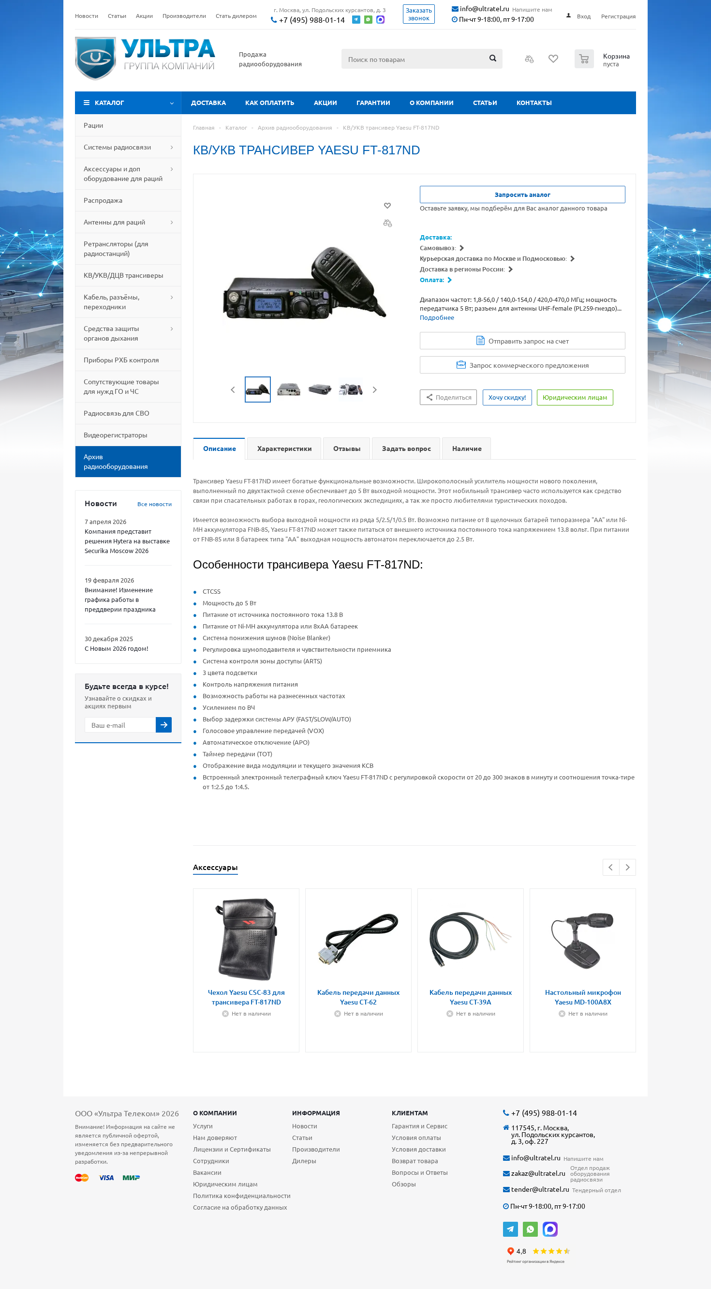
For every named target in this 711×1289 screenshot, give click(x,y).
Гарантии (373, 102)
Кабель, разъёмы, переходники (111, 301)
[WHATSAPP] (530, 1229)
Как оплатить (270, 102)
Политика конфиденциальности (242, 1195)
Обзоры (404, 1184)
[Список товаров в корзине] (603, 65)
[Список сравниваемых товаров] (529, 61)
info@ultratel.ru (484, 8)
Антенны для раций (114, 221)
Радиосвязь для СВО (116, 412)
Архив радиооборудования (116, 461)
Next (375, 390)
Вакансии (207, 1172)
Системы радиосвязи (117, 146)
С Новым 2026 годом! (116, 648)
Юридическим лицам (225, 1184)
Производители (316, 1149)
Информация (316, 1113)
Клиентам (410, 1113)
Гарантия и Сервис (419, 1126)
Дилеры (304, 1160)
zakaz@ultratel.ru (537, 1173)
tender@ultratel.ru (539, 1189)
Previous (233, 390)
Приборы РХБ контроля (121, 359)
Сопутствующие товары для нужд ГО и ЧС (121, 386)
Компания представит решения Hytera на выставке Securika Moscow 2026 (127, 541)
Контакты (534, 102)
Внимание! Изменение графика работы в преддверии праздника (120, 599)
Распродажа (103, 199)
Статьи (485, 102)
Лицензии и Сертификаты (232, 1149)
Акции (325, 102)
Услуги (203, 1126)
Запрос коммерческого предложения (529, 364)
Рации (93, 124)
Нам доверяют (215, 1137)
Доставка (208, 102)
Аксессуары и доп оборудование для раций (123, 173)
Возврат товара (415, 1160)
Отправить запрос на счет (529, 340)
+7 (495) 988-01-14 (311, 19)
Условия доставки (419, 1149)
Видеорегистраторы (116, 434)
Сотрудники (211, 1160)
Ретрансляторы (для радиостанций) (116, 248)
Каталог (109, 102)
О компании (432, 102)
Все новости (154, 504)
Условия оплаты (416, 1137)
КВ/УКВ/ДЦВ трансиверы (123, 274)
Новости (304, 1126)
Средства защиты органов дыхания (111, 333)
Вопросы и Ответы (420, 1172)
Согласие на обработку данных (240, 1207)
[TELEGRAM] (510, 1229)
